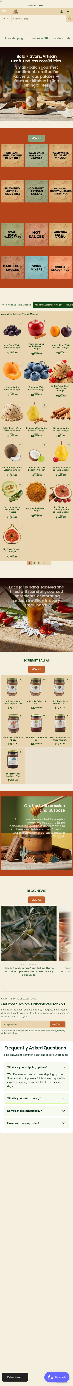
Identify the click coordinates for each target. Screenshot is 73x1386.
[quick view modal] (20, 321)
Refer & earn (15, 1377)
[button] (69, 18)
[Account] (61, 11)
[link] (36, 138)
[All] (5, 18)
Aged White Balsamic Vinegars (16, 305)
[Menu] (4, 11)
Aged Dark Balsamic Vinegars (49, 305)
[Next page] (48, 563)
